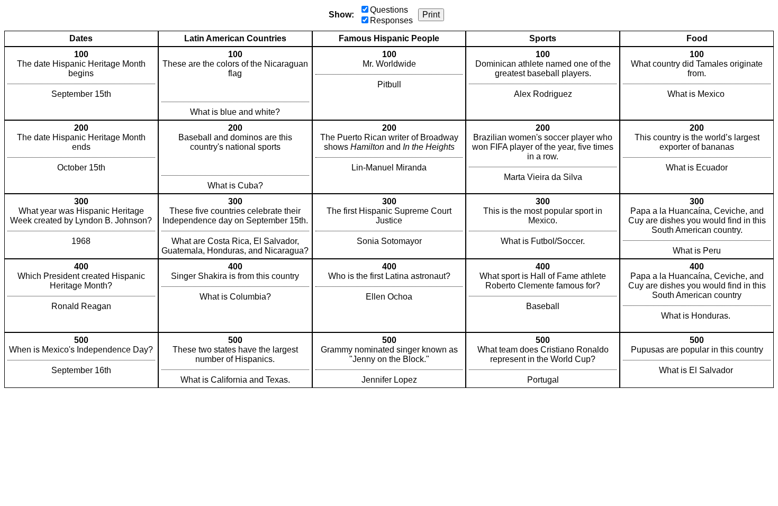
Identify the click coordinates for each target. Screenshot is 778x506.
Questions (389, 9)
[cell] (81, 83)
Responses (391, 20)
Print (431, 14)
